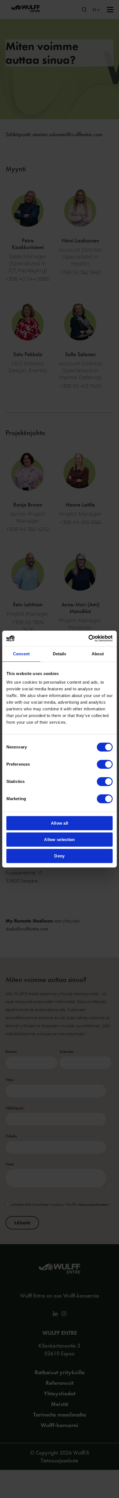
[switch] (105, 764)
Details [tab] (59, 653)
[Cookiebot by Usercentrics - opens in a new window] (88, 638)
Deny (59, 856)
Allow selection (59, 839)
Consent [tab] (21, 653)
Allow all (59, 823)
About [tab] (98, 653)
